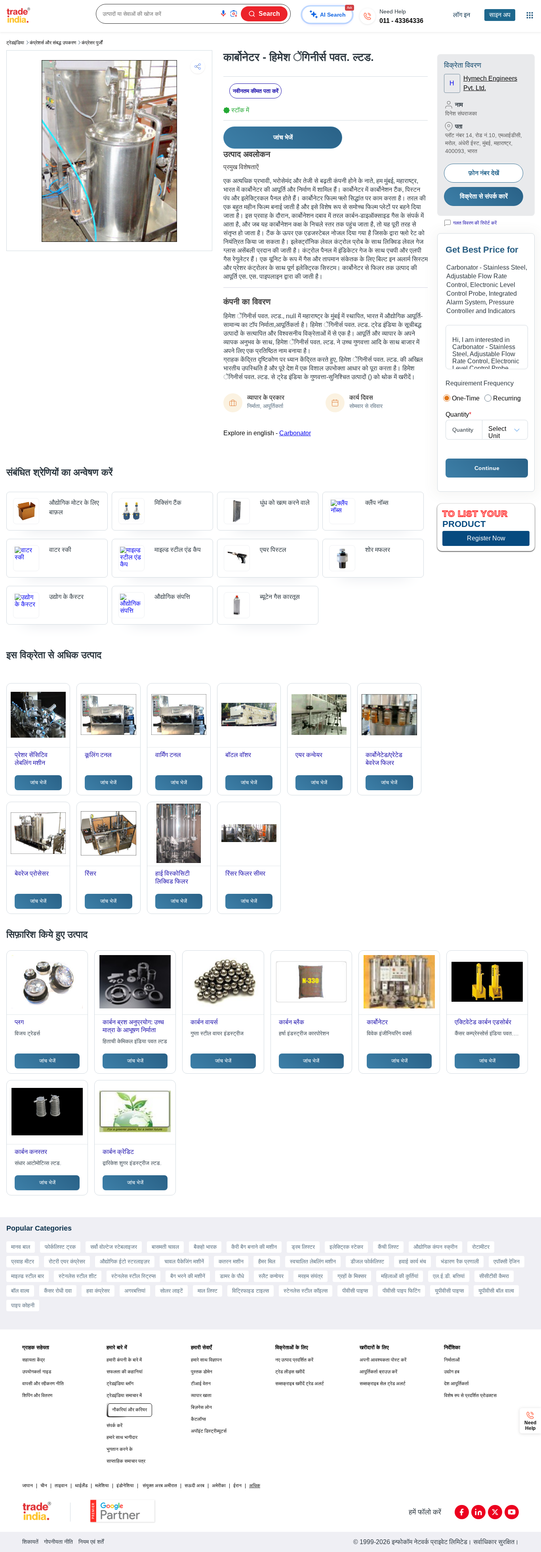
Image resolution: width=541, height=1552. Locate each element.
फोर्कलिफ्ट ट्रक (60, 1247)
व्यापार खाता (201, 1395)
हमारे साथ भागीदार (122, 1437)
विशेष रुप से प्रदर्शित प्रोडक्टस (470, 1395)
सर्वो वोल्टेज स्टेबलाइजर (113, 1247)
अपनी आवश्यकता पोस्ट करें (383, 1360)
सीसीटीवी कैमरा (494, 1276)
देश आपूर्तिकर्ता (456, 1383)
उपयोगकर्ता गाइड (36, 1372)
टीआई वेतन (201, 1383)
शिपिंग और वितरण (37, 1395)
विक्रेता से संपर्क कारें (484, 196)
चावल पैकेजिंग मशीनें (184, 1261)
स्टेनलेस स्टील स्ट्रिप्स (133, 1276)
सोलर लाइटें (171, 1291)
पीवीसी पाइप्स (355, 1291)
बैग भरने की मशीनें (187, 1276)
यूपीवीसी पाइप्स (449, 1291)
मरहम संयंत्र (310, 1276)
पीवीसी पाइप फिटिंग (401, 1291)
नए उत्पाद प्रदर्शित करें (294, 1360)
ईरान (237, 1485)
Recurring (507, 398)
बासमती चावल (165, 1247)
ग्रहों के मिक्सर (351, 1276)
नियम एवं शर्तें (91, 1542)
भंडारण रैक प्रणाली (460, 1261)
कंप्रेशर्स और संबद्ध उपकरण (53, 42)
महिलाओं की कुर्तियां (399, 1276)
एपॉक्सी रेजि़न (506, 1261)
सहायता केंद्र (33, 1360)
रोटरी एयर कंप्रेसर (67, 1261)
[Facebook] (462, 1512)
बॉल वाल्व (20, 1291)
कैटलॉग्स (198, 1419)
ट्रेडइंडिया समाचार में (124, 1395)
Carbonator (295, 433)
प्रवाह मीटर (22, 1261)
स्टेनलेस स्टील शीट (78, 1276)
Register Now (486, 538)
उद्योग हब (451, 1372)
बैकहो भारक (205, 1247)
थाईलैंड (81, 1485)
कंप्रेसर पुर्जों (92, 42)
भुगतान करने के (120, 1449)
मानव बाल (20, 1247)
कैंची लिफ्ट (388, 1247)
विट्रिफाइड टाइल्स (250, 1291)
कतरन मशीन (231, 1261)
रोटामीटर (481, 1247)
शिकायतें (30, 1542)
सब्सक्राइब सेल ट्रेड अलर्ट (383, 1383)
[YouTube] (512, 1512)
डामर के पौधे (232, 1276)
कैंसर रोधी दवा (58, 1291)
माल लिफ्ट (207, 1291)
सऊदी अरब (194, 1485)
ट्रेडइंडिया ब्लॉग (120, 1383)
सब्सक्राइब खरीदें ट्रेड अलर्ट (299, 1383)
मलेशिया (102, 1485)
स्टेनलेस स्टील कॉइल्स (306, 1291)
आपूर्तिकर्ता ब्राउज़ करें (378, 1372)
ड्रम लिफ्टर (303, 1247)
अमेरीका (219, 1485)
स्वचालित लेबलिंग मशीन (313, 1261)
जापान (27, 1485)
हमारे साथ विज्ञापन (206, 1360)
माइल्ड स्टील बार (27, 1276)
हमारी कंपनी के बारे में (124, 1360)
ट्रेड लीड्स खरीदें (290, 1372)
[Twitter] (495, 1512)
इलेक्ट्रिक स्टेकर (346, 1247)
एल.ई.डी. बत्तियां (449, 1276)
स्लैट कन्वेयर (271, 1276)
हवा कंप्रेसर (98, 1291)
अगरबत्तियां (134, 1291)
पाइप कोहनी (22, 1305)
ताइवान (61, 1485)
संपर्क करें (114, 1425)
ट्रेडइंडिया (15, 42)
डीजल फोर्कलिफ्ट (367, 1261)
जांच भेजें (283, 137)
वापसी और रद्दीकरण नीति (43, 1383)
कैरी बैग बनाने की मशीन (254, 1247)
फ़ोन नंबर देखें (484, 173)
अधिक (254, 1485)
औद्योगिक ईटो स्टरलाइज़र (125, 1261)
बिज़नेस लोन (201, 1407)
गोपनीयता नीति (58, 1542)
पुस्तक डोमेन (201, 1372)
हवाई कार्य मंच (412, 1261)
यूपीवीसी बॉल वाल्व (496, 1291)
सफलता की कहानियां (125, 1372)
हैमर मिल (266, 1261)
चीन (43, 1485)
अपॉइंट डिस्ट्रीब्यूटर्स (209, 1431)
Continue (486, 468)
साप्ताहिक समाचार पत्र (126, 1461)
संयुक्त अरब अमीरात (160, 1485)
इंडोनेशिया (125, 1485)
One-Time (466, 398)
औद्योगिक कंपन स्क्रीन (435, 1247)
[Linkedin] (478, 1512)
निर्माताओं (452, 1360)
